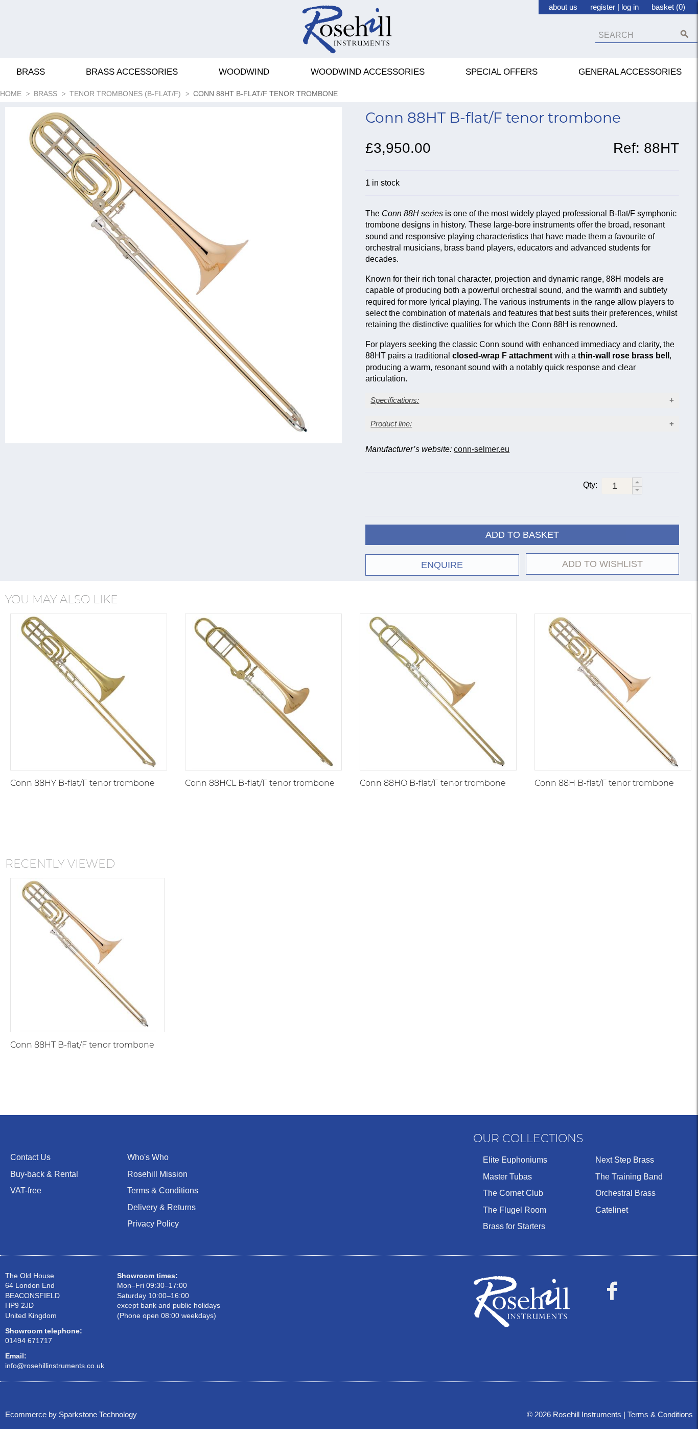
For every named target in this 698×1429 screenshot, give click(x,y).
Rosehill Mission (157, 1174)
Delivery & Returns (161, 1207)
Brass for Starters (514, 1226)
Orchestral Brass (625, 1193)
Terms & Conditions (162, 1190)
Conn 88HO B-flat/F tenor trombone (433, 783)
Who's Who (148, 1157)
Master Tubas (507, 1176)
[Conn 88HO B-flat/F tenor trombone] (438, 692)
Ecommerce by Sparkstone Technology (71, 1414)
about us (563, 7)
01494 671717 (28, 1340)
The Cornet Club (513, 1193)
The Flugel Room (514, 1210)
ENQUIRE (442, 565)
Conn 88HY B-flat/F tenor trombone (82, 783)
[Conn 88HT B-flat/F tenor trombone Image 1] (173, 277)
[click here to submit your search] (684, 34)
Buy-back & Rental (44, 1174)
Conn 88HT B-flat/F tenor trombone (82, 1045)
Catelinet (611, 1210)
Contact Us (30, 1157)
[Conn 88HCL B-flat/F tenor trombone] (263, 692)
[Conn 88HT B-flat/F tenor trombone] (87, 955)
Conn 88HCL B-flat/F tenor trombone (260, 783)
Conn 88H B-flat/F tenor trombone (604, 783)
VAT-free (25, 1190)
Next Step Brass (624, 1159)
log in (630, 7)
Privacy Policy (153, 1223)
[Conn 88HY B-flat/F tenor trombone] (88, 692)
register (602, 7)
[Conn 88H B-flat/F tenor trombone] (612, 692)
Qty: (590, 485)
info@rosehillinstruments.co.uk (54, 1366)
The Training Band (629, 1176)
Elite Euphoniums (515, 1159)
